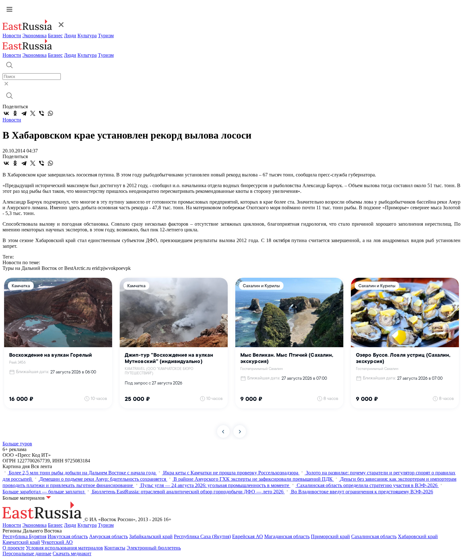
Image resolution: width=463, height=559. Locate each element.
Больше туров (17, 443)
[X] (33, 113)
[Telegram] (24, 113)
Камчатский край (21, 542)
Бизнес (55, 35)
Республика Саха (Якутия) (202, 536)
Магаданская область (287, 536)
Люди (70, 35)
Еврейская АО (247, 536)
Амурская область (108, 536)
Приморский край (330, 536)
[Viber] (41, 113)
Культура (87, 35)
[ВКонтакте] (6, 113)
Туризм (106, 35)
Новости (12, 35)
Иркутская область (68, 536)
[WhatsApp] (50, 113)
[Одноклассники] (15, 113)
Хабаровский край (418, 536)
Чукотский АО (57, 542)
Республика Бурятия (24, 536)
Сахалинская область (374, 536)
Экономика (34, 35)
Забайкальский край (151, 536)
